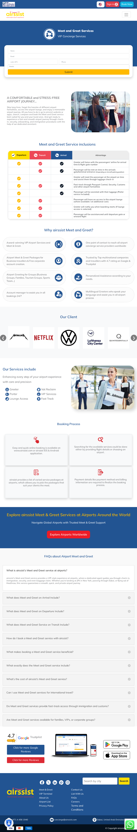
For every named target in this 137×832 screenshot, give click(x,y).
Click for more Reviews (25, 760)
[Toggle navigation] (126, 14)
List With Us (77, 793)
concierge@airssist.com (65, 820)
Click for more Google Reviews (25, 749)
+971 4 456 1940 (19, 820)
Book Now (126, 4)
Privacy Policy (46, 805)
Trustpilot (36, 737)
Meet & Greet (45, 789)
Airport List (44, 801)
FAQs (74, 797)
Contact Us (76, 789)
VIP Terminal (45, 793)
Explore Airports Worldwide (68, 534)
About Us (44, 797)
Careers (75, 801)
